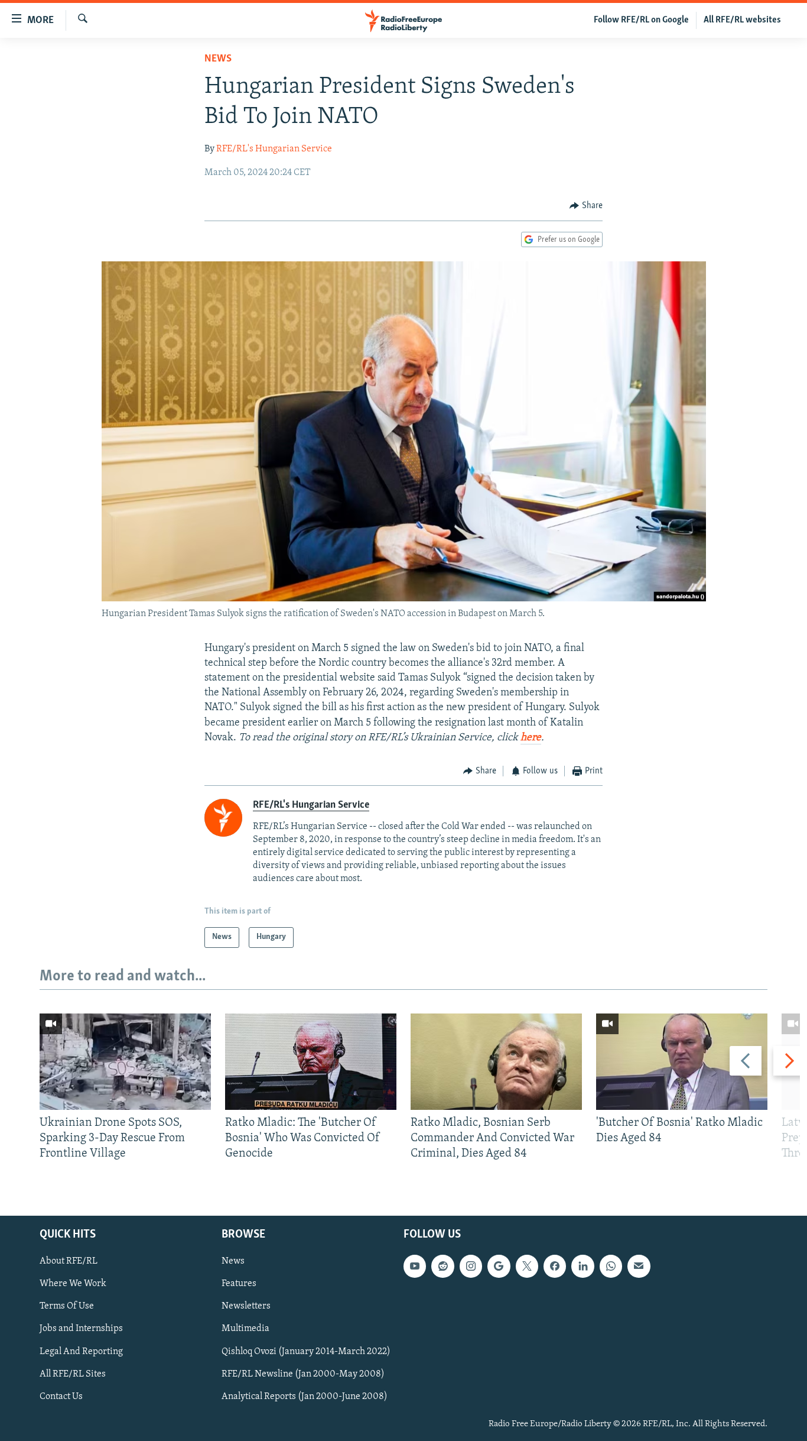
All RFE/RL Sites (73, 1373)
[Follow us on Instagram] (471, 1266)
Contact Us (61, 1396)
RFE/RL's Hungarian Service (274, 149)
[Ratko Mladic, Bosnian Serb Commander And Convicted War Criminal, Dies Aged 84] (496, 1061)
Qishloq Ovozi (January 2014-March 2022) (306, 1351)
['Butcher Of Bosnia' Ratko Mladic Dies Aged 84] (681, 1061)
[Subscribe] (638, 1266)
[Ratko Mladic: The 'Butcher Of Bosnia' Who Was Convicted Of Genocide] (310, 1061)
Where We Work (73, 1283)
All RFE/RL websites (742, 20)
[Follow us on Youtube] (414, 1266)
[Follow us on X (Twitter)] (527, 1266)
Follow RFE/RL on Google (641, 20)
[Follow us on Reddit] (442, 1266)
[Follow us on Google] (498, 1266)
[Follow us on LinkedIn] (582, 1266)
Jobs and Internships (81, 1328)
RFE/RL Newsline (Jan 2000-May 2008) (303, 1373)
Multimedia (245, 1328)
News (218, 59)
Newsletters (246, 1306)
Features (239, 1283)
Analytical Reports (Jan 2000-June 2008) (305, 1396)
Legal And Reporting (81, 1351)
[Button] (586, 205)
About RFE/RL (68, 1261)
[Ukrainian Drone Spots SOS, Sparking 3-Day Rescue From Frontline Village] (125, 1061)
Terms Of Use (67, 1306)
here (530, 738)
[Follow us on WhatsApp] (611, 1266)
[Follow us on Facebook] (555, 1266)
